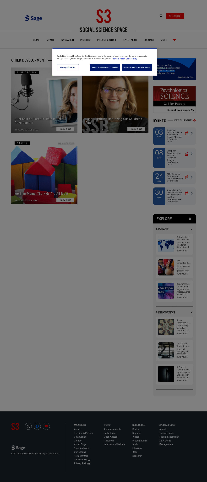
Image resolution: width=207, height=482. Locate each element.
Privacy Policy (119, 59)
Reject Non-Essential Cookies (105, 67)
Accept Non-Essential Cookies (137, 67)
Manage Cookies (68, 67)
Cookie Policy (131, 59)
